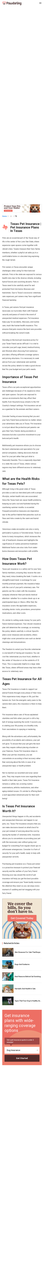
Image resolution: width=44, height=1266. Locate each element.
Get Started (22, 1058)
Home (4, 216)
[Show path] (11, 216)
